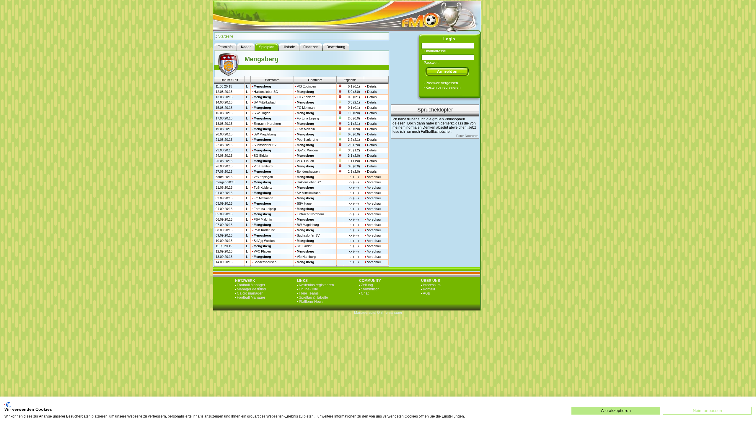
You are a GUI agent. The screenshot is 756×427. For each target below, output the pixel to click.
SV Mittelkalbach (265, 102)
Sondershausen (308, 171)
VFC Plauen (305, 161)
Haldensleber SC (266, 91)
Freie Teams (309, 293)
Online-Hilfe (308, 289)
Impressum (432, 285)
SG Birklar (261, 155)
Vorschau (374, 177)
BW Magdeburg (265, 134)
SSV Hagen (262, 113)
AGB (426, 293)
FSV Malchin (306, 129)
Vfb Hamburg (263, 166)
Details (372, 86)
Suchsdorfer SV (265, 145)
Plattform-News (311, 302)
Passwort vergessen (442, 83)
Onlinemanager (389, 312)
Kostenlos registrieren (443, 87)
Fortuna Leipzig (308, 118)
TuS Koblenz (306, 97)
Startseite (225, 36)
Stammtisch (370, 289)
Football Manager (251, 285)
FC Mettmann (306, 107)
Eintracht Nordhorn (267, 123)
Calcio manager (250, 293)
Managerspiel (365, 312)
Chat (365, 293)
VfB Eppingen (306, 86)
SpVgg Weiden (307, 150)
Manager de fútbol (251, 289)
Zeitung (367, 285)
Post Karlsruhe (307, 139)
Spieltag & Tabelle (313, 297)
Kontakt (429, 289)
